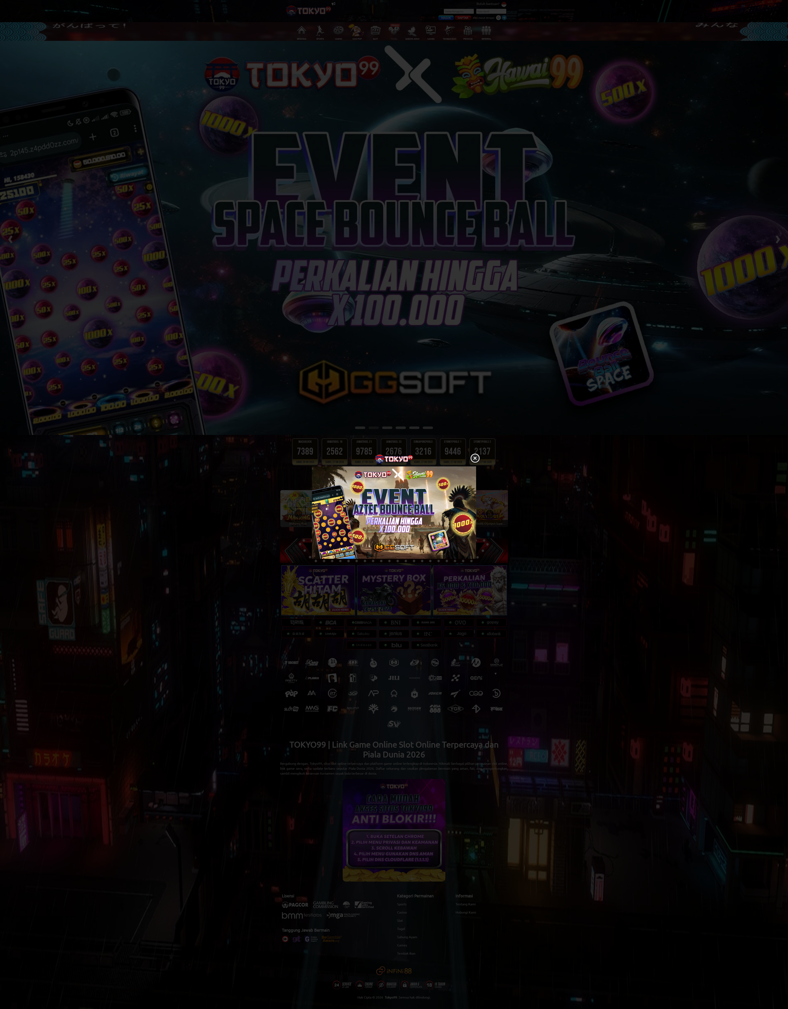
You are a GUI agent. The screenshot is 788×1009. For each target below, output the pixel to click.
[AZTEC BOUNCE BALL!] (394, 513)
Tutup (475, 458)
